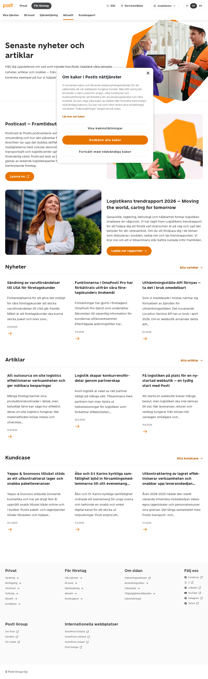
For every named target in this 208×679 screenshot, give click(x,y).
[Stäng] (148, 73)
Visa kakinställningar (105, 128)
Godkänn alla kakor (105, 140)
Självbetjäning (49, 15)
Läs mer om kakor (73, 116)
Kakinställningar (133, 598)
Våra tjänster (11, 15)
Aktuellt (68, 15)
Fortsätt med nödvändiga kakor (105, 152)
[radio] (187, 5)
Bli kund (29, 15)
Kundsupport (87, 15)
